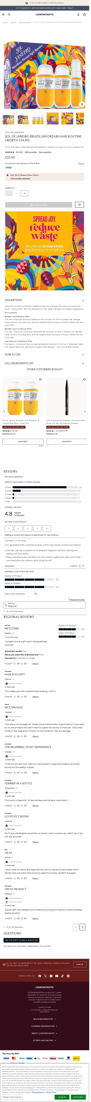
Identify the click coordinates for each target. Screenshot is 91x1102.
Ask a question (45, 152)
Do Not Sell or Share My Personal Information (45, 1011)
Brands (13, 22)
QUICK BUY (23, 442)
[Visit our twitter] (45, 976)
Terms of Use (51, 1092)
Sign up (79, 964)
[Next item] (85, 411)
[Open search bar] (9, 14)
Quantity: (10, 188)
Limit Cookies (78, 1097)
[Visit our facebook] (40, 976)
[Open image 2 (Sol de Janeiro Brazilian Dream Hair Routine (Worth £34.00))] (23, 118)
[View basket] (84, 14)
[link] (78, 14)
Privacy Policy (37, 1092)
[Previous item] (4, 411)
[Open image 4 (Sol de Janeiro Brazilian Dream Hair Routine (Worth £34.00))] (53, 118)
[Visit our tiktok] (62, 976)
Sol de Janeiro (25, 22)
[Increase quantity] (24, 193)
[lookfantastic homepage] (45, 14)
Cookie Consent (44, 1007)
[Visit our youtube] (57, 976)
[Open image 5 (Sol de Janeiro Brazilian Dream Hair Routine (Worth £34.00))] (67, 118)
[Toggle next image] (85, 67)
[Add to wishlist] (79, 205)
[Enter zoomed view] (82, 104)
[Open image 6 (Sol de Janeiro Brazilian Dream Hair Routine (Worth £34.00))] (82, 118)
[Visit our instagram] (51, 976)
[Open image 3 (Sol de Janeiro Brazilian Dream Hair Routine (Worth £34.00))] (38, 118)
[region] (44, 1082)
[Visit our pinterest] (68, 976)
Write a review (31, 152)
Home (5, 22)
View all (81, 163)
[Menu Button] (3, 14)
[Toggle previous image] (4, 67)
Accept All (62, 1097)
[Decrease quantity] (9, 193)
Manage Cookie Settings (12, 1097)
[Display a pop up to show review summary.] (66, 431)
